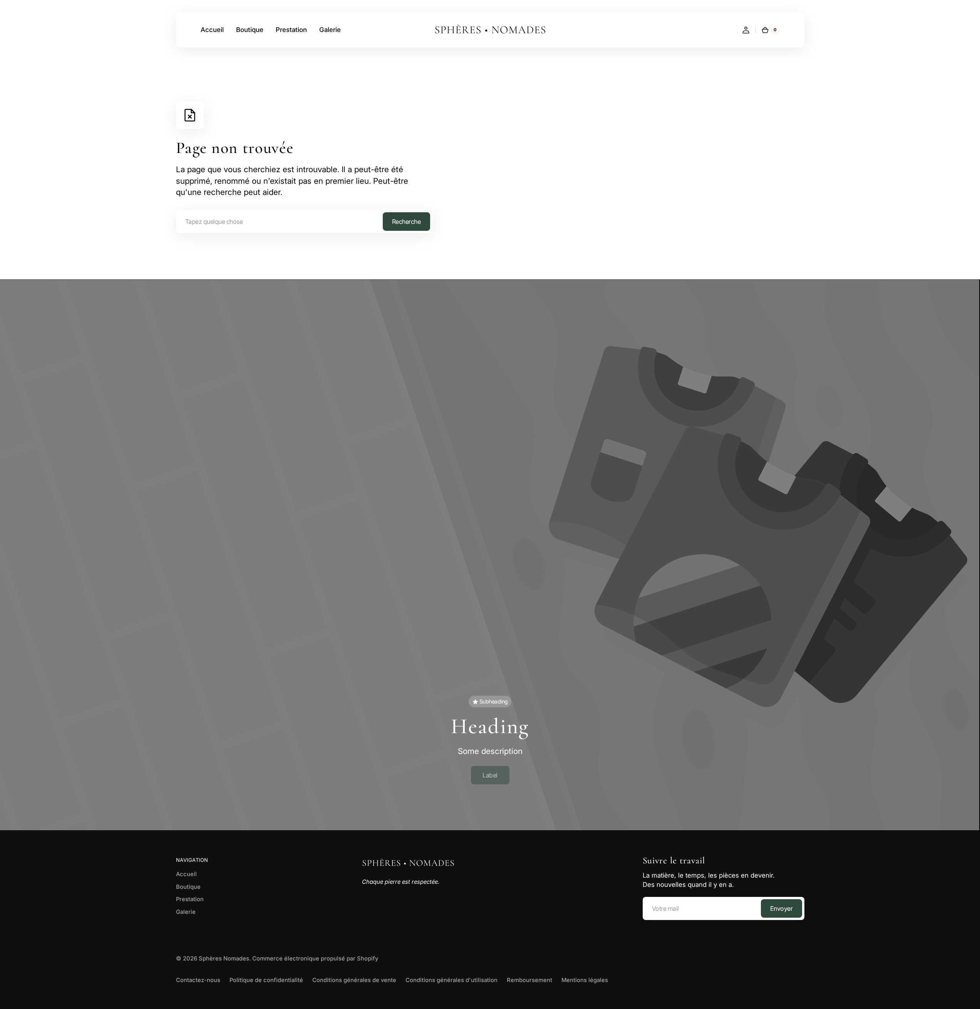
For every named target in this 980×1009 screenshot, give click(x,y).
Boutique (188, 886)
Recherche (406, 221)
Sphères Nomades (224, 958)
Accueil (186, 874)
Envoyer (781, 908)
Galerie (186, 911)
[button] (745, 30)
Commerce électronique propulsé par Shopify (315, 958)
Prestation (190, 899)
